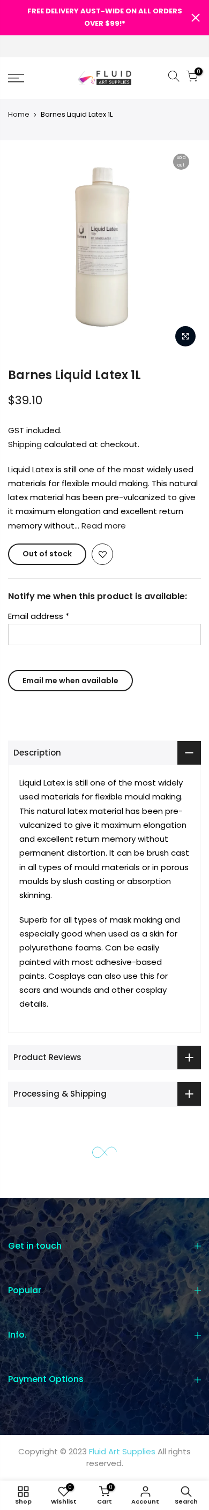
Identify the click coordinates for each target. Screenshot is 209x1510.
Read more (102, 525)
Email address (38, 616)
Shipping (25, 444)
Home (18, 114)
